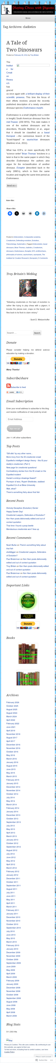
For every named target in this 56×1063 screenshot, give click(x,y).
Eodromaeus (29, 108)
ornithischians (41, 251)
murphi (39, 108)
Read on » (11, 185)
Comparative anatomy (32, 237)
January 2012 (12, 875)
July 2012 (10, 853)
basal (47, 132)
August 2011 (11, 889)
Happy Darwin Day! (14, 511)
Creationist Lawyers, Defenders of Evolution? (25, 515)
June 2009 (10, 966)
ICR (33, 251)
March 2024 (11, 716)
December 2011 (13, 878)
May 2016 (10, 755)
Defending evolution (23, 241)
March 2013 (11, 836)
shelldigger (11, 552)
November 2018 (13, 734)
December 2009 (13, 952)
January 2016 (12, 762)
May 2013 (10, 829)
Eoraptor (21, 168)
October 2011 (12, 882)
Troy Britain (34, 55)
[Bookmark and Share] (14, 392)
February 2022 (12, 723)
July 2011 (10, 892)
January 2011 (12, 913)
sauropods (37, 255)
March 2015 (11, 776)
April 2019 (10, 730)
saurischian (32, 139)
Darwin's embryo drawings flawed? (21, 478)
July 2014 (10, 797)
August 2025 (11, 709)
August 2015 (11, 765)
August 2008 (11, 1001)
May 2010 (10, 938)
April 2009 (10, 973)
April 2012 (10, 864)
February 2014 (12, 808)
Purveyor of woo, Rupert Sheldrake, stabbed (25, 481)
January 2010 (12, 948)
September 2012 (13, 846)
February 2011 (12, 910)
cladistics (29, 248)
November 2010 (13, 920)
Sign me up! (15, 428)
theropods (33, 258)
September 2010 (13, 927)
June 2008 (10, 1005)
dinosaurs (10, 251)
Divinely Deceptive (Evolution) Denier (22, 508)
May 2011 (10, 899)
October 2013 (12, 818)
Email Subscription (19, 401)
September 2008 (13, 998)
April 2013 (10, 832)
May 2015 (10, 772)
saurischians (28, 255)
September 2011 (13, 885)
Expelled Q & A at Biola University (20, 485)
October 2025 (12, 705)
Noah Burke (11, 545)
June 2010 (10, 934)
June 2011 (10, 896)
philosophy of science (14, 255)
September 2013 (13, 822)
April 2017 (10, 741)
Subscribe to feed (18, 387)
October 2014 (12, 794)
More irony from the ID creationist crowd (23, 457)
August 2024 (11, 713)
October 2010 (12, 924)
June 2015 (10, 769)
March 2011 (11, 906)
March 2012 (11, 867)
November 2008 (13, 991)
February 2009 (12, 980)
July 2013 (10, 825)
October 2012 (12, 843)
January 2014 (12, 811)
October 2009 (12, 959)
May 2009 (10, 970)
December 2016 (13, 744)
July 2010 (10, 931)
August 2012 (11, 850)
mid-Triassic (12, 122)
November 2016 (13, 748)
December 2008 (13, 987)
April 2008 (10, 1012)
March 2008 (11, 1015)
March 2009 (11, 977)
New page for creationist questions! (21, 467)
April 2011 (10, 903)
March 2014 (11, 804)
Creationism (10, 241)
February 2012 (12, 871)
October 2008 (12, 994)
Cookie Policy (9, 1052)
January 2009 (12, 984)
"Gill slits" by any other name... (19, 453)
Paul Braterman (13, 559)
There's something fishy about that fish (23, 492)
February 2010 (12, 945)
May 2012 (10, 860)
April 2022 (10, 720)
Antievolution (18, 237)
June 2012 (10, 857)
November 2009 (13, 956)
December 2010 (13, 917)
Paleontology (11, 244)
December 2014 (13, 786)
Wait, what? (11, 488)
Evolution (35, 241)
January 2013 (12, 839)
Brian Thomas (29, 154)
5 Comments (43, 258)
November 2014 (13, 790)
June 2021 (10, 727)
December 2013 (13, 815)
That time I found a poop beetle (19, 525)
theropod (10, 136)
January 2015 (12, 783)
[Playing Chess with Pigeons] (28, 10)
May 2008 (10, 1008)
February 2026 (12, 702)
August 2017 (11, 737)
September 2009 (13, 963)
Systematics (21, 244)
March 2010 (11, 941)
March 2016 (11, 758)
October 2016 (12, 751)
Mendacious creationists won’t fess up (22, 529)
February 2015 (12, 779)
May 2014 (10, 801)
